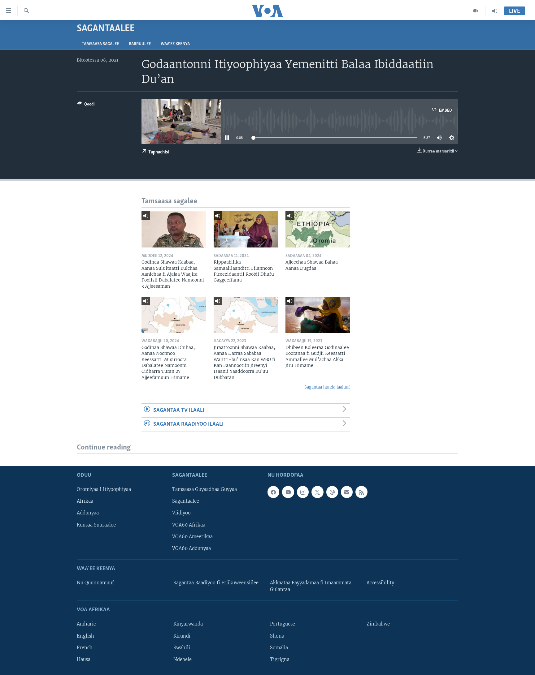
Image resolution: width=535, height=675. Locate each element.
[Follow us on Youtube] (288, 492)
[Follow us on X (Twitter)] (317, 492)
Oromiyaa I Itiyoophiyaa (104, 489)
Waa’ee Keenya (175, 44)
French (85, 647)
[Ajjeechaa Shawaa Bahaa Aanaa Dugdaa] (317, 229)
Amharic (86, 624)
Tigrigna (279, 659)
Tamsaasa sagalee (100, 44)
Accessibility (380, 583)
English (85, 635)
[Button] (85, 105)
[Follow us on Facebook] (273, 492)
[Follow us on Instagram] (303, 492)
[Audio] (494, 10)
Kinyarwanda (188, 624)
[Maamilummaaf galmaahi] (347, 492)
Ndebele (182, 659)
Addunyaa (88, 513)
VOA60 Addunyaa (191, 548)
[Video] (476, 10)
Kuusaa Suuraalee (96, 524)
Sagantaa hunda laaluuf (327, 387)
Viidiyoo (181, 513)
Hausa (83, 659)
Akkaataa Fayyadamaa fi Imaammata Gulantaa (310, 586)
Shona (277, 635)
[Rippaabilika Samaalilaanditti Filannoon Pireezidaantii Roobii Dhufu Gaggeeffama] (246, 229)
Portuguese (282, 624)
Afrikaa (85, 501)
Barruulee (140, 44)
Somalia (279, 647)
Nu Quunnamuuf (95, 583)
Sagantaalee (185, 501)
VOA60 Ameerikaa (192, 536)
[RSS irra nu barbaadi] (361, 492)
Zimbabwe (378, 624)
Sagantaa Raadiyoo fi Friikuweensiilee (216, 583)
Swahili (181, 647)
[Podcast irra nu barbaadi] (332, 492)
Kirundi (181, 635)
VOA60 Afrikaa (188, 524)
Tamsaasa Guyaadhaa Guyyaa (204, 489)
